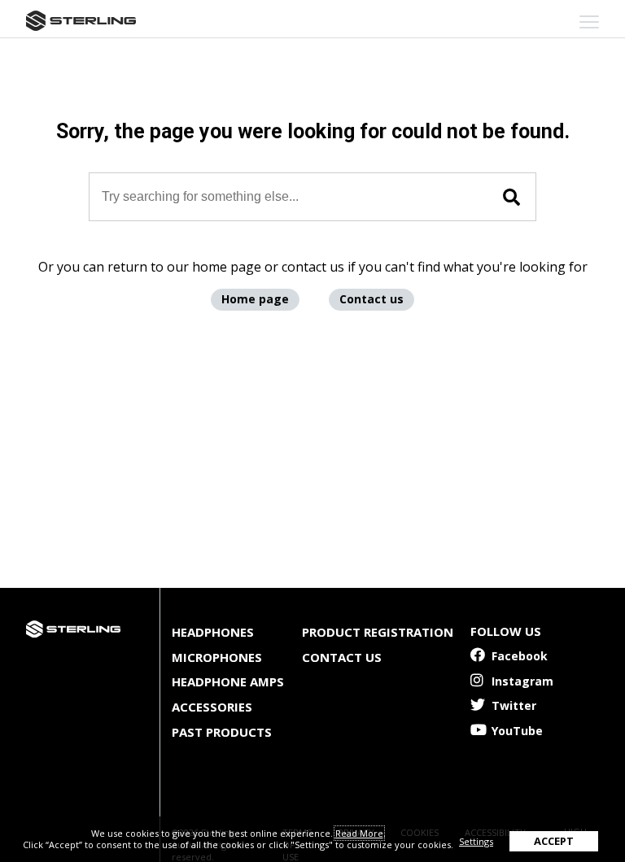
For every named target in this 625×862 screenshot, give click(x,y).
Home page (255, 299)
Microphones (217, 657)
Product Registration (377, 632)
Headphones (213, 632)
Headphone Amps (228, 681)
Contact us (371, 299)
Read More (359, 833)
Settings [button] (476, 841)
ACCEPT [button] (554, 841)
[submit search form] (511, 198)
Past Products (222, 732)
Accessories (212, 707)
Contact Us (342, 657)
